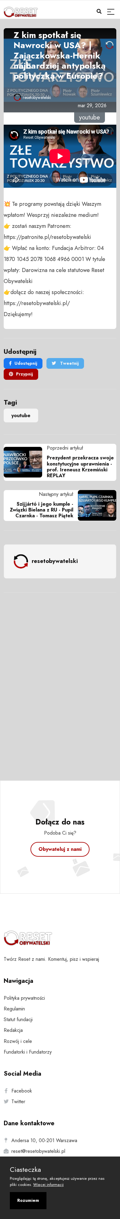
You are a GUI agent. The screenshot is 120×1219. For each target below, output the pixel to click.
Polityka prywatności (24, 998)
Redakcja (13, 1030)
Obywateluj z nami (60, 849)
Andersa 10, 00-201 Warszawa (44, 1140)
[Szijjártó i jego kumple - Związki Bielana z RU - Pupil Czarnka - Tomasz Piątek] (94, 505)
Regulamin (14, 1008)
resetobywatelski (37, 97)
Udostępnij (25, 363)
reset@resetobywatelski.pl (38, 1151)
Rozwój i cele (18, 1041)
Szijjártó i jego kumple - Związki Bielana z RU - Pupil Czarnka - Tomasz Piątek (41, 509)
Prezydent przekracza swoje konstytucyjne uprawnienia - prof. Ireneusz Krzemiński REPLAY (80, 466)
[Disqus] (60, 678)
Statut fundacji (18, 1019)
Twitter (18, 1101)
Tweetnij (69, 363)
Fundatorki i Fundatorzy (28, 1051)
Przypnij (24, 374)
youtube (20, 415)
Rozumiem (28, 1200)
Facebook (21, 1090)
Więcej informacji (48, 1184)
